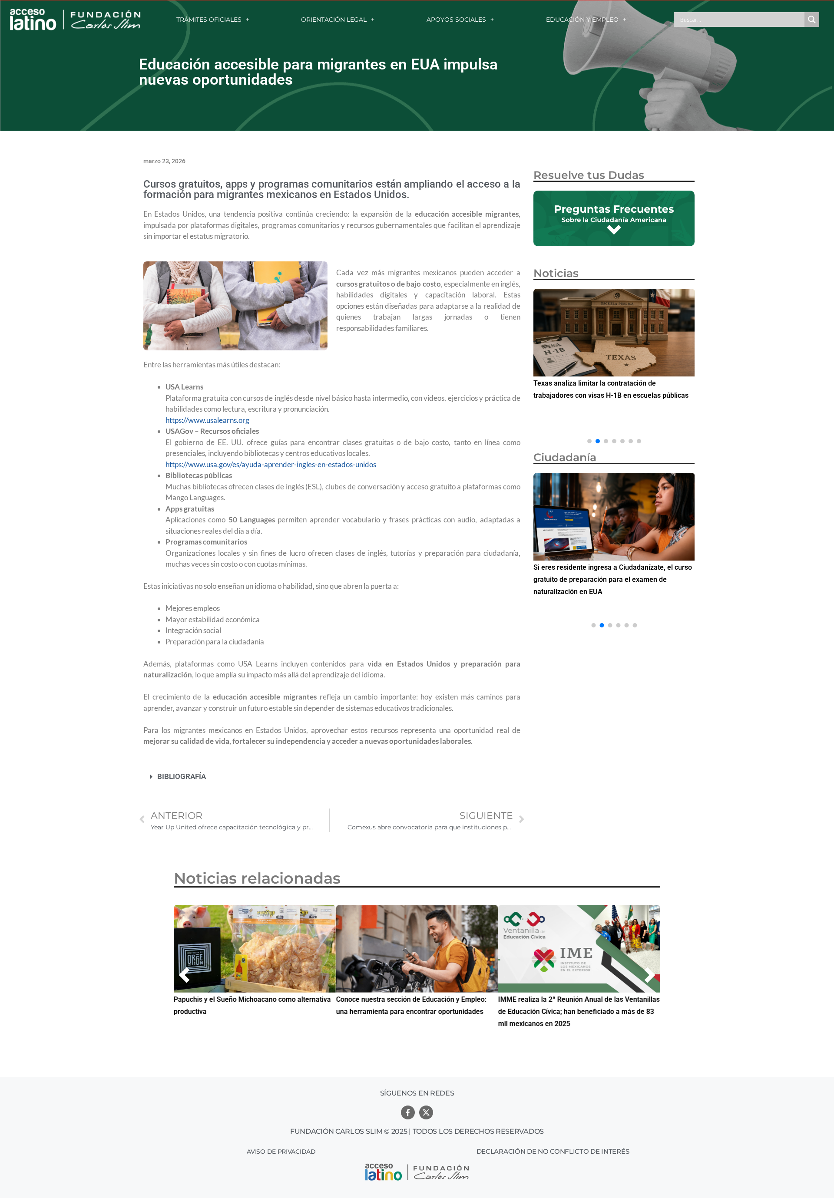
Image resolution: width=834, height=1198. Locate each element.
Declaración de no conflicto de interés (553, 1151)
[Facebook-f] (408, 1112)
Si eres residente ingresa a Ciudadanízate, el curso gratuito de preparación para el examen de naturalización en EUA (612, 579)
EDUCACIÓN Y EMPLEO (582, 19)
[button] (331, 776)
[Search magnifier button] (811, 19)
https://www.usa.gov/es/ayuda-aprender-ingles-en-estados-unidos (270, 464)
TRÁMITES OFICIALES (209, 19)
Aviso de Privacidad (281, 1151)
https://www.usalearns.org (207, 420)
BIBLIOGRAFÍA (181, 776)
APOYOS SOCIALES (456, 19)
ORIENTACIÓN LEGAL (334, 19)
